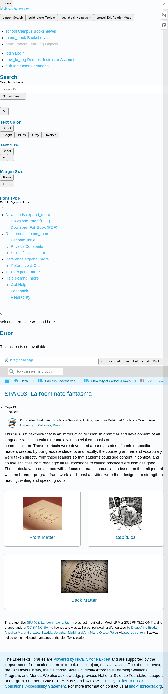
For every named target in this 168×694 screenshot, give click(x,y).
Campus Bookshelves (60, 381)
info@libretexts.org (145, 686)
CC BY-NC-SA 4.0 (40, 627)
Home (25, 381)
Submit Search (13, 96)
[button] (19, 291)
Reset (7, 128)
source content (134, 632)
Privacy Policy (115, 681)
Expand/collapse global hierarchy (9, 381)
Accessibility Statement (45, 686)
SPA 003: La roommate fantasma (50, 622)
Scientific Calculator (28, 253)
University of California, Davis (40, 425)
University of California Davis (110, 381)
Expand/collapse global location (161, 379)
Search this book (11, 82)
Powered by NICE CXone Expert (82, 659)
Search (12, 371)
